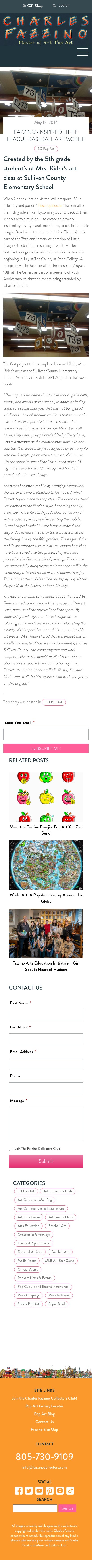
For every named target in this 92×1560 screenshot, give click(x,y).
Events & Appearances (34, 1243)
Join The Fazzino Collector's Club (37, 1148)
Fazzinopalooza (50, 205)
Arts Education (28, 1225)
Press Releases (59, 1295)
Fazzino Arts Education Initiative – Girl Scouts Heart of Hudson (46, 966)
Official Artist (28, 1269)
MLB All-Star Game (59, 1260)
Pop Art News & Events (35, 1278)
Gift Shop (35, 5)
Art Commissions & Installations (41, 1208)
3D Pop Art (46, 148)
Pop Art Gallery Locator (44, 1406)
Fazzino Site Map (44, 1429)
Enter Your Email (19, 722)
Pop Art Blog (44, 1414)
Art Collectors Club (58, 1191)
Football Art (60, 1251)
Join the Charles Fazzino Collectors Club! (44, 1398)
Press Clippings (29, 1295)
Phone (15, 1076)
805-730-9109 (44, 1456)
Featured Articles (30, 1251)
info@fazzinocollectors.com (44, 1467)
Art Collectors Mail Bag (35, 1199)
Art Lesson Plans (61, 1217)
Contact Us (44, 1421)
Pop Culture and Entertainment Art (43, 1286)
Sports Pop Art (28, 1304)
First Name (20, 1003)
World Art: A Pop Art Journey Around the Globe (46, 898)
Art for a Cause (29, 1217)
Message (18, 1101)
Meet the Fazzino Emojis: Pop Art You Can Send (46, 830)
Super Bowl (56, 1304)
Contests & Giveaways (34, 1234)
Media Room (27, 1260)
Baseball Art (57, 1225)
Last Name (20, 1027)
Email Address (23, 1052)
